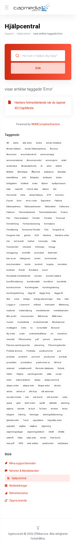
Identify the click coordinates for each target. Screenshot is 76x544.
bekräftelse (12, 177)
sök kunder (52, 397)
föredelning (12, 224)
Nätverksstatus (18, 493)
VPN (21, 443)
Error (19, 200)
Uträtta (61, 432)
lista (67, 299)
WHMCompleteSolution (45, 124)
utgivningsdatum (35, 432)
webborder (48, 443)
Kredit (22, 270)
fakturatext (50, 206)
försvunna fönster (31, 229)
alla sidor (27, 143)
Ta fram (43, 408)
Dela (22, 195)
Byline (45, 183)
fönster (36, 218)
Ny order (10, 333)
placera (58, 339)
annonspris (51, 160)
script (58, 374)
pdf (37, 339)
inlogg (52, 247)
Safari (9, 374)
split (18, 403)
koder (37, 258)
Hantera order (62, 235)
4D (7, 143)
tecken (54, 408)
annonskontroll (28, 154)
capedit (18, 189)
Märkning (64, 304)
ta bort (31, 408)
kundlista (61, 281)
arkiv (49, 166)
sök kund (37, 397)
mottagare (11, 328)
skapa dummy (51, 380)
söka (64, 397)
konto (28, 264)
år (42, 166)
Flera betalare (21, 218)
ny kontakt (42, 328)
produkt (63, 357)
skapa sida (28, 385)
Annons (54, 149)
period (46, 339)
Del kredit (11, 195)
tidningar (34, 414)
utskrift (9, 437)
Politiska (31, 351)
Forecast (60, 218)
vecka (43, 437)
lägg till (31, 293)
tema (64, 408)
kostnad (10, 270)
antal (63, 160)
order (22, 333)
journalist (39, 253)
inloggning (12, 253)
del (54, 189)
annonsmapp (47, 154)
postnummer (46, 351)
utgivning (46, 426)
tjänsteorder (12, 420)
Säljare (19, 374)
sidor (9, 380)
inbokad (27, 247)
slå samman (47, 391)
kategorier (25, 258)
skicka (57, 385)
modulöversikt (40, 322)
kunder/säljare (53, 276)
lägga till (58, 293)
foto (46, 229)
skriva (9, 391)
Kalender (52, 253)
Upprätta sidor (54, 420)
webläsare (63, 443)
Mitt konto (43, 316)
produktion (26, 362)
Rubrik (61, 368)
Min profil (11, 316)
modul (9, 322)
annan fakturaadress (35, 149)
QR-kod (57, 362)
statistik (53, 403)
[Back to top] (38, 528)
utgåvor (33, 426)
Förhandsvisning (31, 224)
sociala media (13, 397)
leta (58, 299)
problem (23, 357)
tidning (22, 414)
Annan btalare (13, 149)
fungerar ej (58, 229)
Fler (8, 218)
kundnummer (13, 287)
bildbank (47, 177)
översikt (10, 339)
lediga (26, 299)
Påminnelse (25, 339)
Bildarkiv (34, 177)
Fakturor (10, 212)
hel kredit (19, 241)
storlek (20, 408)
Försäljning (12, 229)
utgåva (22, 426)
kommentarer (13, 264)
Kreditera (33, 270)
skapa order (12, 385)
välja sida (31, 437)
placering (39, 345)
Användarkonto (29, 166)
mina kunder (27, 316)
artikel (59, 166)
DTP (49, 195)
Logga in (10, 304)
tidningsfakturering (53, 414)
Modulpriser (58, 322)
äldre (16, 143)
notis (23, 328)
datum (45, 189)
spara (9, 403)
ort (51, 333)
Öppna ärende (18, 500)
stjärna (9, 408)
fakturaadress (13, 206)
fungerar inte (13, 235)
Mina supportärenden (22, 463)
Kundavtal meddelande (18, 276)
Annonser (11, 154)
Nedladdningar (18, 485)
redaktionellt (25, 368)
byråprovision (59, 183)
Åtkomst (36, 172)
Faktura (58, 200)
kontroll (38, 264)
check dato (32, 189)
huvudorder (12, 247)
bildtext (24, 183)
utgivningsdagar (14, 432)
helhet (31, 241)
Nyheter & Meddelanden (24, 470)
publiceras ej (43, 362)
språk (42, 403)
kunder (38, 276)
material (10, 310)
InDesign (39, 247)
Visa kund (55, 437)
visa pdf (10, 443)
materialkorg (25, 310)
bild (24, 177)
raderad (10, 368)
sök (27, 397)
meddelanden (61, 310)
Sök (38, 68)
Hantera (47, 235)
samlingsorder (35, 374)
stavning (65, 403)
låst (8, 299)
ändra (39, 143)
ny (31, 328)
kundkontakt (33, 281)
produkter (11, 362)
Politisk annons (14, 351)
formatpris (49, 224)
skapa (37, 380)
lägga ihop (44, 293)
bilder (59, 177)
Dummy (59, 195)
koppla (50, 264)
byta (8, 189)
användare (11, 166)
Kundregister (31, 287)
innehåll (26, 253)
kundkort (48, 281)
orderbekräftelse (37, 333)
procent (36, 357)
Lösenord (24, 304)
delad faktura (36, 195)
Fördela (48, 218)
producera (49, 357)
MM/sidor (57, 316)
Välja (20, 437)
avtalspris (49, 172)
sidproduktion (23, 380)
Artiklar (9, 172)
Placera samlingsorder (18, 345)
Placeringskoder (57, 345)
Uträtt (51, 432)
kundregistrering (15, 293)
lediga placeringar (43, 299)
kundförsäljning (14, 281)
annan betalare (53, 143)
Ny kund (55, 328)
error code (31, 200)
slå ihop (33, 391)
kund (45, 270)
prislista (10, 357)
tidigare (10, 414)
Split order (30, 403)
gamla (27, 235)
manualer (50, 304)
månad (37, 304)
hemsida (43, 241)
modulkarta (23, 322)
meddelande (42, 310)
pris (59, 351)
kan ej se (11, 258)
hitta (54, 241)
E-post (9, 200)
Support (9, 33)
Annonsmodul (34, 160)
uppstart (10, 426)
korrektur (62, 264)
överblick (62, 333)
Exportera (45, 200)
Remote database (44, 368)
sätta (49, 374)
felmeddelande (27, 212)
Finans (64, 212)
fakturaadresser (33, 206)
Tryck (26, 420)
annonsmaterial (14, 160)
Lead (16, 299)
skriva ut (20, 391)
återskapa (22, 172)
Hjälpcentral (23, 33)
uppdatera (38, 420)
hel (8, 241)
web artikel (32, 443)
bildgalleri (11, 183)
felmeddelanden (48, 212)
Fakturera (64, 206)
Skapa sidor (44, 385)
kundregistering (50, 287)
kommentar (51, 258)
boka (34, 183)
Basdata (62, 172)
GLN (36, 235)
